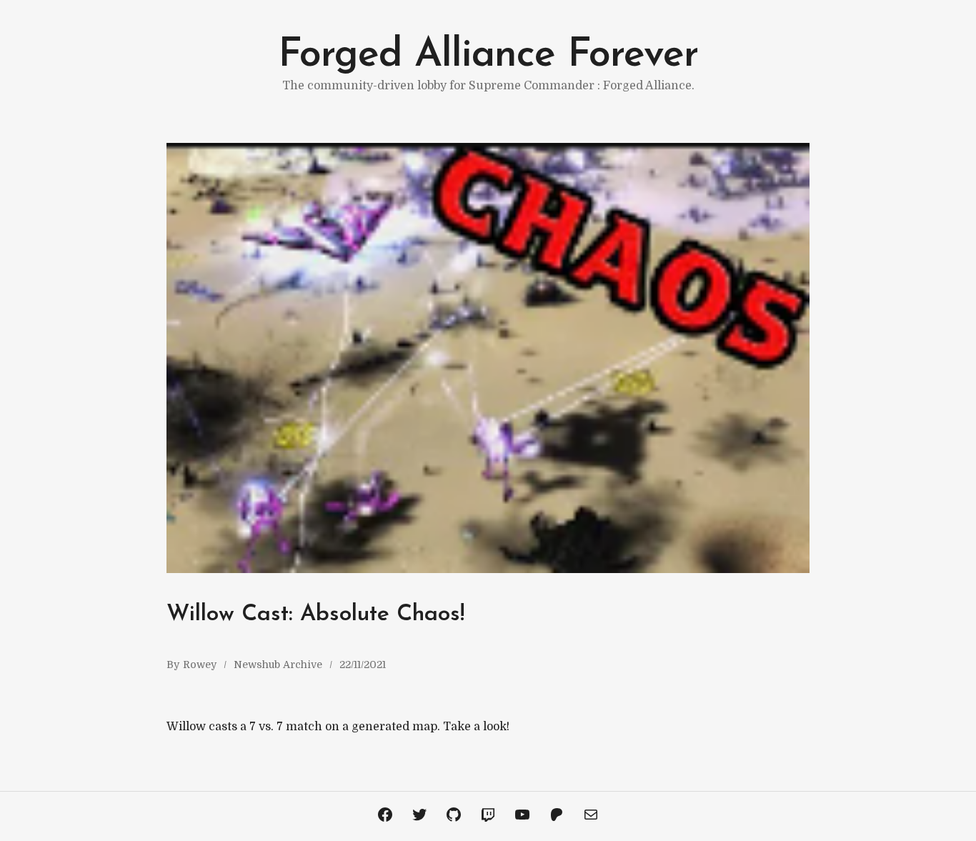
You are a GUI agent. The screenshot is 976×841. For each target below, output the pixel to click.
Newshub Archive (278, 664)
